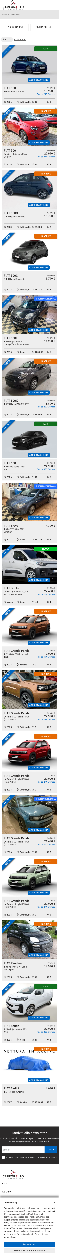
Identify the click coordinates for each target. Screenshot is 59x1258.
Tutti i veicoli (15, 15)
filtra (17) (42, 27)
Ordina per (17, 27)
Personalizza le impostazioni (30, 1250)
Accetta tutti (29, 1244)
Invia (51, 1149)
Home (4, 15)
